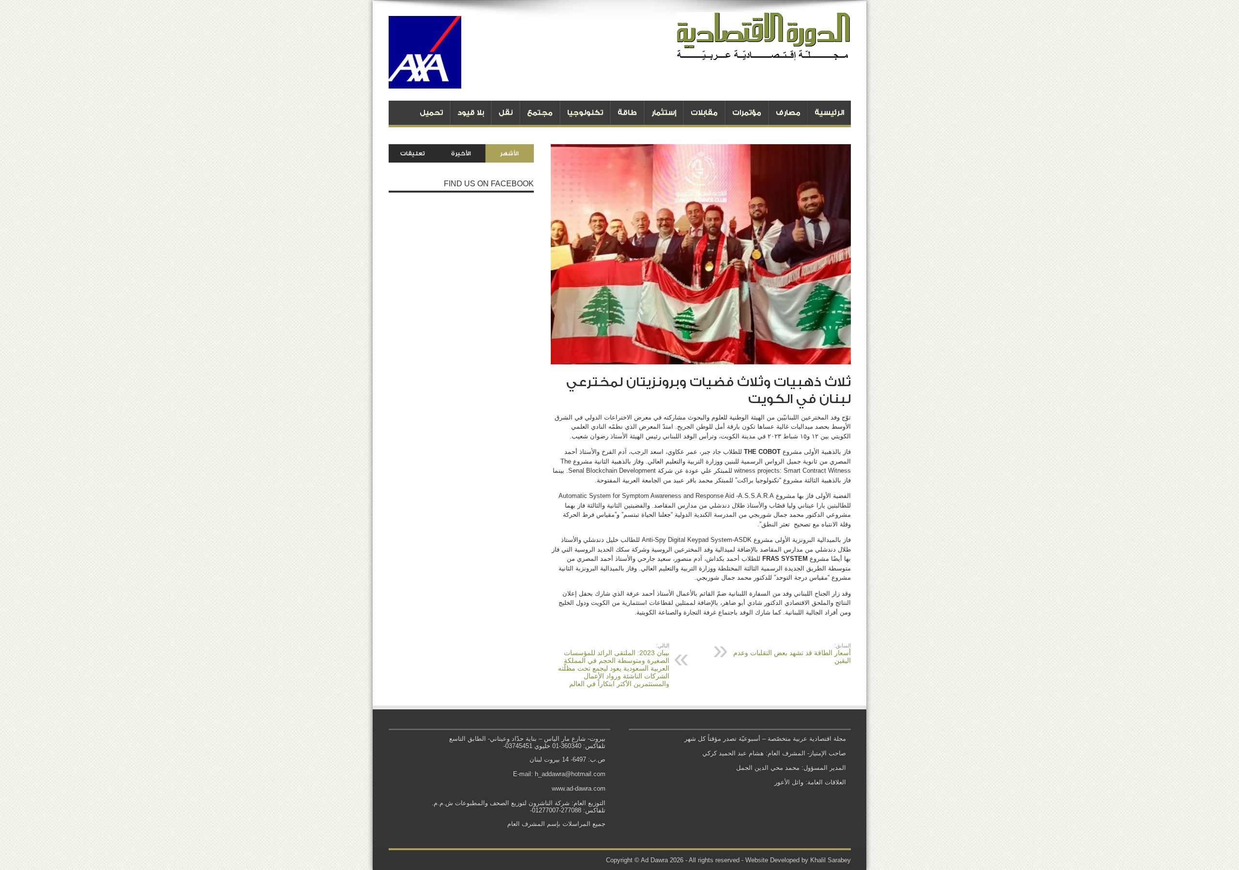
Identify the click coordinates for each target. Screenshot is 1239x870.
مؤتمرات (746, 112)
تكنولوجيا (585, 112)
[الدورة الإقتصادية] (764, 53)
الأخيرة (461, 153)
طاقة (627, 112)
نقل (506, 112)
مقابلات (704, 112)
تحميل (431, 112)
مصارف (788, 112)
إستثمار (663, 112)
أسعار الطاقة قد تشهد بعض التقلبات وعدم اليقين (792, 653)
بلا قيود (470, 112)
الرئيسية (829, 112)
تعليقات (412, 153)
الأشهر (509, 153)
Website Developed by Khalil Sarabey (798, 860)
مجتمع (540, 112)
